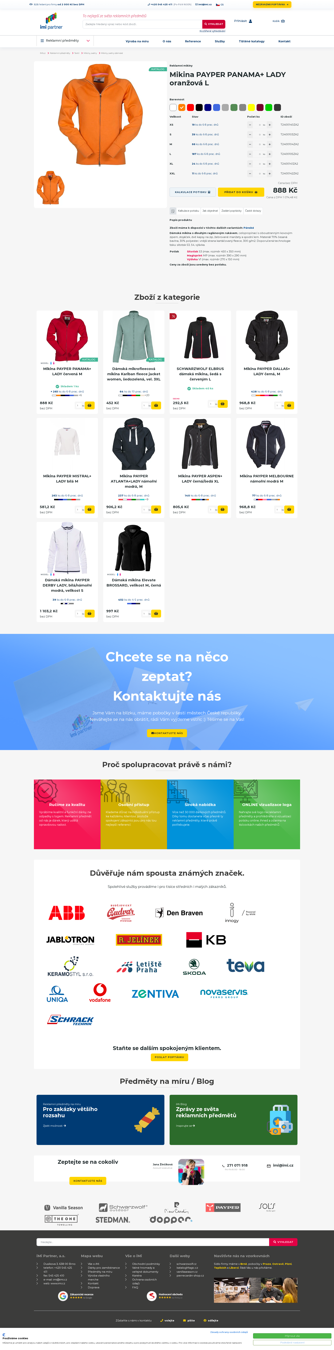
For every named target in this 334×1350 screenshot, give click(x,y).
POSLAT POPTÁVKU (169, 1057)
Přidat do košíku (238, 192)
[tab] (173, 210)
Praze (267, 1264)
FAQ (135, 1287)
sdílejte (212, 1320)
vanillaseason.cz (187, 1271)
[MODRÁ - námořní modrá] (207, 107)
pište (191, 1320)
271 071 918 (237, 1165)
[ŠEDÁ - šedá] (242, 107)
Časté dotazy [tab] (253, 210)
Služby (220, 41)
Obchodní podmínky (146, 1264)
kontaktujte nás (168, 733)
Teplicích (220, 1267)
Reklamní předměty (62, 41)
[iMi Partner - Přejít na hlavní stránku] (51, 21)
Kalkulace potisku (190, 192)
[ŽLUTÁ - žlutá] (251, 107)
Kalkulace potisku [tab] (188, 210)
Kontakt (285, 41)
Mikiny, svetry (90, 53)
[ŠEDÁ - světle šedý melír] (225, 107)
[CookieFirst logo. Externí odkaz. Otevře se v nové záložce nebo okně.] (4, 1334)
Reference (193, 41)
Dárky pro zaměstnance (104, 1267)
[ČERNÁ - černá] (199, 107)
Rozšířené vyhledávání (212, 31)
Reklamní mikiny (181, 65)
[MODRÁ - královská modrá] (216, 107)
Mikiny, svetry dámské (112, 53)
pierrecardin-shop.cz (190, 1275)
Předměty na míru (100, 1271)
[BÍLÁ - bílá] (173, 107)
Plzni (288, 1264)
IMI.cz (43, 53)
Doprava (93, 1287)
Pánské (249, 227)
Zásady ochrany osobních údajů (229, 1332)
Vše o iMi (93, 1264)
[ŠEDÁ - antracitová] (277, 107)
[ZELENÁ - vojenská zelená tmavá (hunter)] (233, 107)
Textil (76, 53)
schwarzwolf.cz (186, 1264)
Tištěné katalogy (252, 41)
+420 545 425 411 (161, 4)
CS (222, 4)
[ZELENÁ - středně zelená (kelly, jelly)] (268, 107)
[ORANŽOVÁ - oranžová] (181, 107)
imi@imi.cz (205, 4)
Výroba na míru (137, 41)
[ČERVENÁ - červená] (190, 107)
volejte (169, 1320)
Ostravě (278, 1264)
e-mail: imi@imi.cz (55, 1279)
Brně (243, 1264)
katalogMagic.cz (187, 1267)
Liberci (234, 1267)
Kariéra (137, 1275)
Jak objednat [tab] (210, 210)
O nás (167, 41)
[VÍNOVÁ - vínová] (260, 107)
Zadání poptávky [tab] (231, 210)
